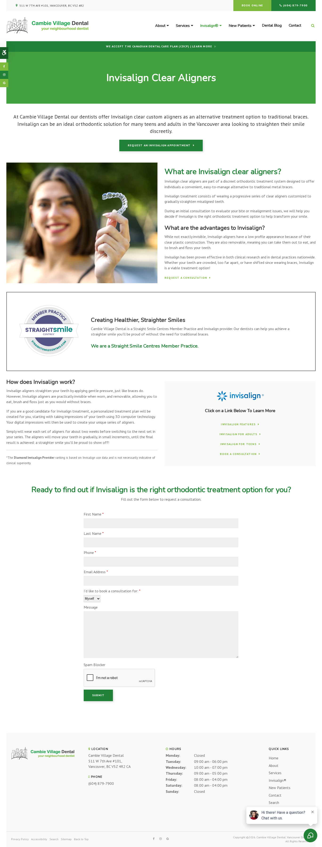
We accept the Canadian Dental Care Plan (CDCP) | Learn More (159, 46)
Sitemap (66, 839)
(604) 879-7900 (295, 5)
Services (183, 25)
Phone (90, 552)
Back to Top (81, 839)
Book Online (252, 5)
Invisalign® (209, 25)
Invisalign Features (238, 424)
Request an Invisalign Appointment (159, 145)
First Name (94, 514)
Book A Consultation (238, 454)
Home (273, 758)
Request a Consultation (186, 277)
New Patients (240, 25)
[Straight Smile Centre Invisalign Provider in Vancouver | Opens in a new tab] (49, 358)
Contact (295, 25)
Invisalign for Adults (238, 434)
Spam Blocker (94, 664)
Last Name (94, 533)
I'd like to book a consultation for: (112, 591)
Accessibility (39, 839)
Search (274, 802)
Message (91, 607)
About (160, 25)
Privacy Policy (20, 839)
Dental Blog (272, 25)
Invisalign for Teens (238, 444)
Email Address (96, 571)
